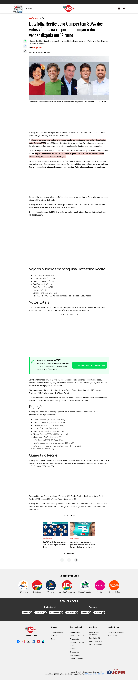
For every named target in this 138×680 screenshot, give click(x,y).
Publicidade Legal (95, 641)
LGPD (72, 645)
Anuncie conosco (95, 644)
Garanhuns (56, 612)
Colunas (54, 636)
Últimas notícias (57, 632)
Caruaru (40, 612)
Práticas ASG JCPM (77, 636)
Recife (27, 612)
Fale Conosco (75, 655)
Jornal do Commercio (116, 632)
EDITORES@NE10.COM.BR (94, 674)
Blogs (53, 639)
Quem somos (75, 632)
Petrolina (72, 612)
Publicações (74, 649)
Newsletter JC (94, 638)
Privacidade (74, 639)
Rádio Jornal (112, 636)
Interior (99, 612)
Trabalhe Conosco (77, 658)
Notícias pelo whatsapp (94, 633)
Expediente (74, 652)
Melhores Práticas (77, 642)
